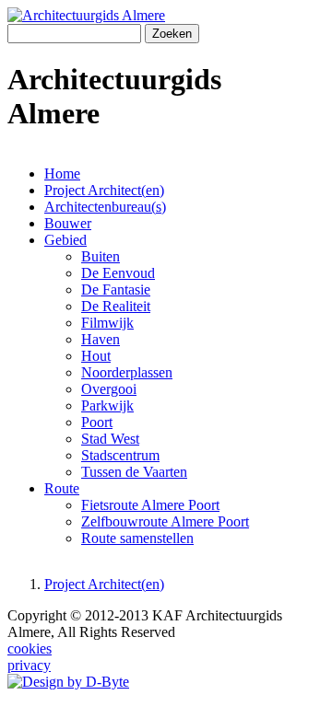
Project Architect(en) (104, 190)
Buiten (100, 256)
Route (61, 488)
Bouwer (67, 223)
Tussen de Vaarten (134, 472)
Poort (97, 422)
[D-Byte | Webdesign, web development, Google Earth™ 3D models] (68, 681)
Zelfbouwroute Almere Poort (165, 521)
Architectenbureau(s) (105, 206)
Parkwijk (107, 405)
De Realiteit (115, 306)
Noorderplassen (126, 372)
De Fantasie (115, 289)
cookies (29, 648)
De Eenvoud (118, 273)
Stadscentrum (120, 455)
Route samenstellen (137, 538)
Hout (96, 356)
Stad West (110, 438)
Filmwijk (107, 322)
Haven (100, 339)
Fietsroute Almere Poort (150, 505)
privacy (29, 665)
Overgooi (108, 389)
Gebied (65, 240)
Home (62, 173)
